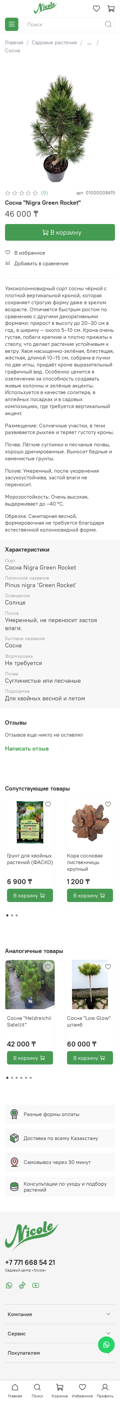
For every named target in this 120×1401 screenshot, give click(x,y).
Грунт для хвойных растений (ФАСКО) (30, 858)
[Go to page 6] (31, 1078)
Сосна (12, 50)
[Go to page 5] (26, 1078)
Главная (14, 42)
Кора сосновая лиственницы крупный (85, 862)
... (89, 42)
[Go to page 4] (21, 1078)
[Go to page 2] (12, 915)
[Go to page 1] (7, 915)
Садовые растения (54, 42)
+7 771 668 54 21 (30, 1262)
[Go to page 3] (17, 915)
